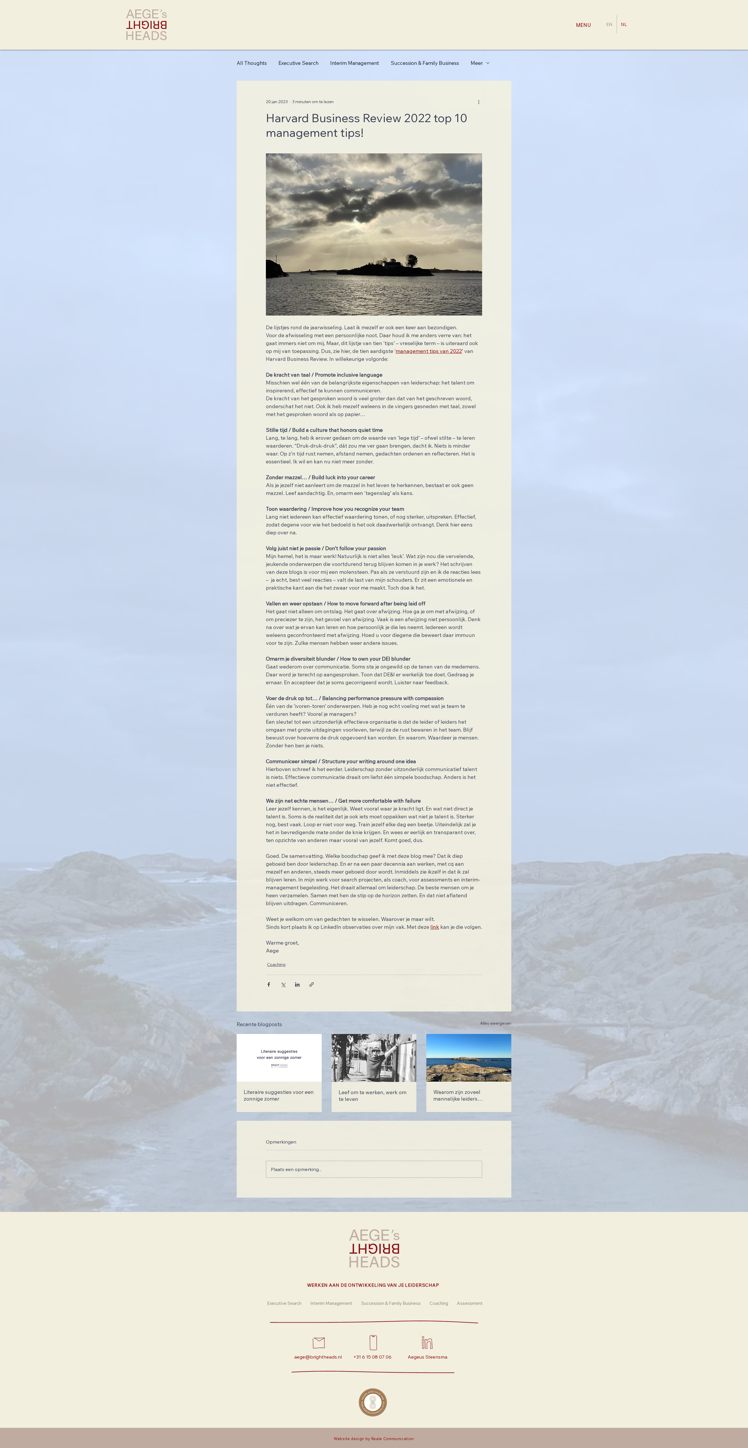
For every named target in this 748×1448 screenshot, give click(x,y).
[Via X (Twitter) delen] (283, 984)
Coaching (276, 964)
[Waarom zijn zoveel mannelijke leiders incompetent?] (468, 1058)
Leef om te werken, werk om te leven (372, 1095)
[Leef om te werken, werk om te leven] (374, 1058)
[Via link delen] (311, 984)
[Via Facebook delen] (268, 984)
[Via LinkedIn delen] (297, 984)
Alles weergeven (495, 1023)
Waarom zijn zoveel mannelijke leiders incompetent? (456, 1095)
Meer (477, 63)
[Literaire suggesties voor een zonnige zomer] (279, 1058)
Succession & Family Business (425, 63)
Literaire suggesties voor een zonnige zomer (279, 1095)
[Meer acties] (478, 101)
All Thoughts (252, 63)
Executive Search (298, 63)
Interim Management (354, 63)
